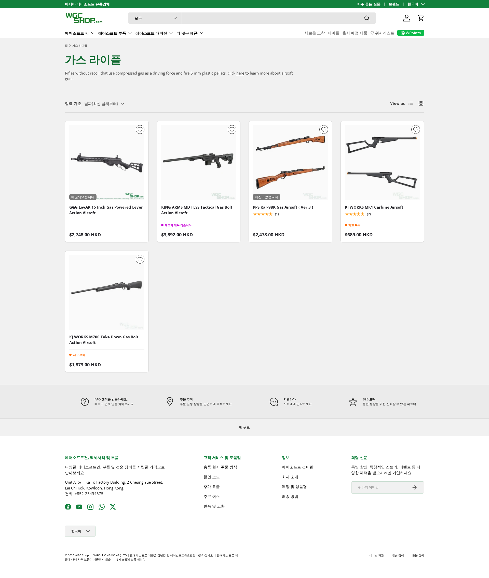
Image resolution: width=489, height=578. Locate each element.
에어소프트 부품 (112, 33)
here (240, 73)
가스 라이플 (79, 45)
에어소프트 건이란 (298, 466)
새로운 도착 (315, 32)
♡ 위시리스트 (382, 32)
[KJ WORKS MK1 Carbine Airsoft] (382, 162)
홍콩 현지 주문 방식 (220, 466)
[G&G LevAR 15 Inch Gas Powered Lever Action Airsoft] (106, 162)
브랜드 (394, 4)
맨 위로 (244, 427)
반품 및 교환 (214, 506)
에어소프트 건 (77, 33)
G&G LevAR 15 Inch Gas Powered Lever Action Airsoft (106, 210)
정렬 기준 (73, 103)
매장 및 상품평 (294, 486)
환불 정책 (418, 555)
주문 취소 (211, 496)
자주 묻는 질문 (369, 4)
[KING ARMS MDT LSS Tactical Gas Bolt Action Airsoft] (198, 162)
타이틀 (333, 32)
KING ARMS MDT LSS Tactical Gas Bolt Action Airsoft (197, 210)
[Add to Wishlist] (140, 129)
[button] (421, 18)
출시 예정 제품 (354, 32)
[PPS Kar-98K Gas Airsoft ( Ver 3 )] (290, 162)
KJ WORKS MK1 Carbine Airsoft (374, 207)
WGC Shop (82, 555)
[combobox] (252, 18)
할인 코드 (211, 476)
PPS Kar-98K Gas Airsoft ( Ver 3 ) (283, 207)
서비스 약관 (376, 555)
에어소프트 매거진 (151, 33)
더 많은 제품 (187, 33)
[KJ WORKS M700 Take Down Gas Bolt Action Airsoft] (106, 292)
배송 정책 (398, 555)
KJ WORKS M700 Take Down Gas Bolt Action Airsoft (104, 339)
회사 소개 (290, 476)
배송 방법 (290, 496)
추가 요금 (211, 486)
